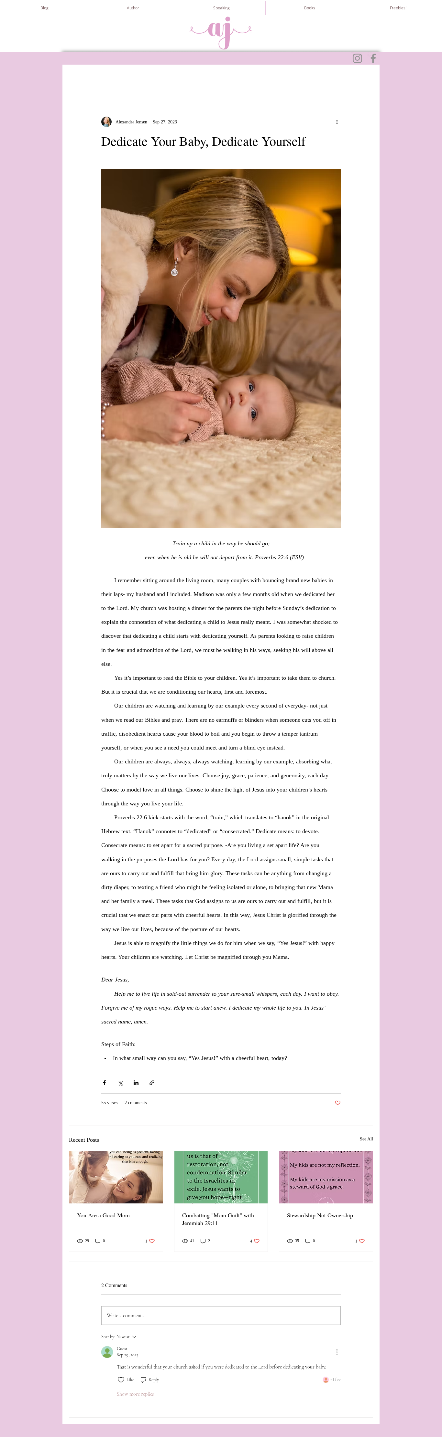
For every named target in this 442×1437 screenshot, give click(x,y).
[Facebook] (373, 58)
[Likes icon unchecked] (121, 1380)
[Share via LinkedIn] (136, 1083)
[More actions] (337, 122)
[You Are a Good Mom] (116, 1177)
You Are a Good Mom (103, 1215)
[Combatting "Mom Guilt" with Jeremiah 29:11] (221, 1177)
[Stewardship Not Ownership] (326, 1177)
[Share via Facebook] (104, 1083)
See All (366, 1139)
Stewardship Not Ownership (320, 1215)
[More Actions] (337, 1352)
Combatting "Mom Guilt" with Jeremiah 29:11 (218, 1219)
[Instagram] (357, 58)
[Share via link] (152, 1083)
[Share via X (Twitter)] (120, 1083)
